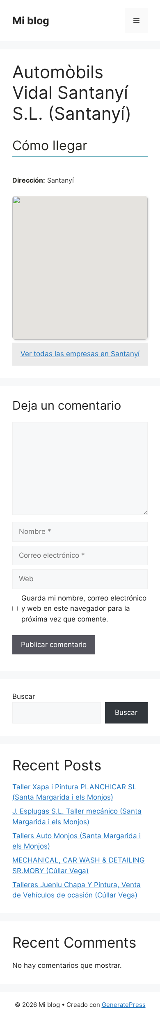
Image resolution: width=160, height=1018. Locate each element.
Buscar (23, 696)
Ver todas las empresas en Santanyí (80, 354)
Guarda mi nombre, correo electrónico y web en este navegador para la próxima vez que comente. (83, 608)
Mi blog (30, 20)
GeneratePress (124, 1005)
